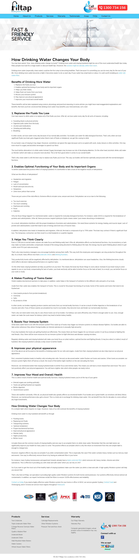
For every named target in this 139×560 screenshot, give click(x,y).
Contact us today (17, 482)
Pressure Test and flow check (51, 527)
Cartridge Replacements (49, 521)
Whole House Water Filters (20, 547)
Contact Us (105, 16)
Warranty (61, 16)
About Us (27, 16)
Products (38, 16)
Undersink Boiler (17, 535)
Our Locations (69, 557)
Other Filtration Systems (49, 524)
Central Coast (108, 482)
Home (16, 16)
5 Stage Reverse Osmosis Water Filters (22, 528)
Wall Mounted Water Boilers (21, 541)
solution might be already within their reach (82, 66)
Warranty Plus (76, 524)
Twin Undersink (16, 521)
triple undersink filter (74, 460)
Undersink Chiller (17, 538)
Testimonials (75, 16)
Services (50, 16)
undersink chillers (46, 254)
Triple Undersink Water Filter (21, 524)
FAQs (95, 16)
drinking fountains (61, 254)
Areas (86, 16)
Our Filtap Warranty (77, 521)
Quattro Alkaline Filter (19, 532)
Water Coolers (16, 544)
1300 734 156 (80, 557)
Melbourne (61, 485)
